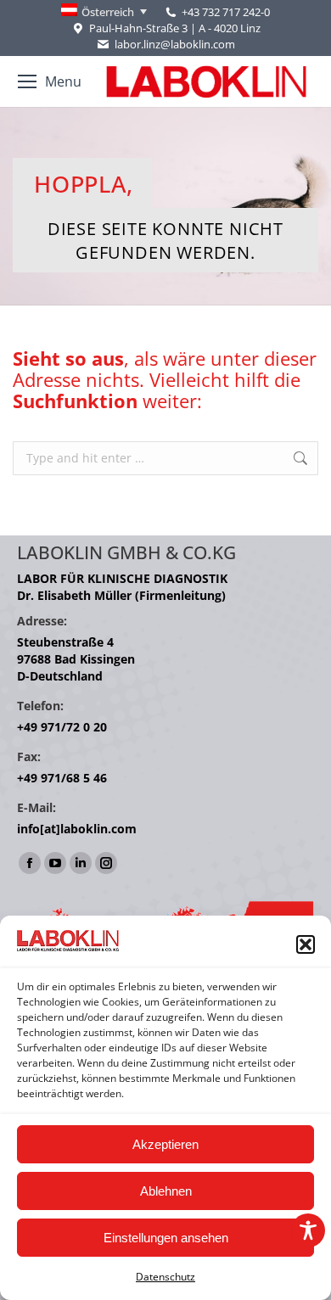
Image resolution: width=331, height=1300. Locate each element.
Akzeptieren (165, 1144)
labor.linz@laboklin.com (174, 44)
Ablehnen (166, 1191)
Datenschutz (165, 1276)
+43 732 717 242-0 (226, 12)
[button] (305, 944)
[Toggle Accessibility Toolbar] (308, 1230)
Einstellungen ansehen (166, 1237)
